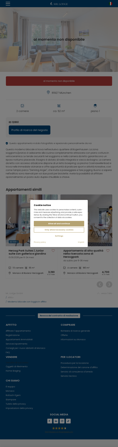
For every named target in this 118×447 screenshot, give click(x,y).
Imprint (81, 242)
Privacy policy (40, 242)
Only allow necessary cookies (59, 230)
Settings (59, 236)
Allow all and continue (59, 223)
